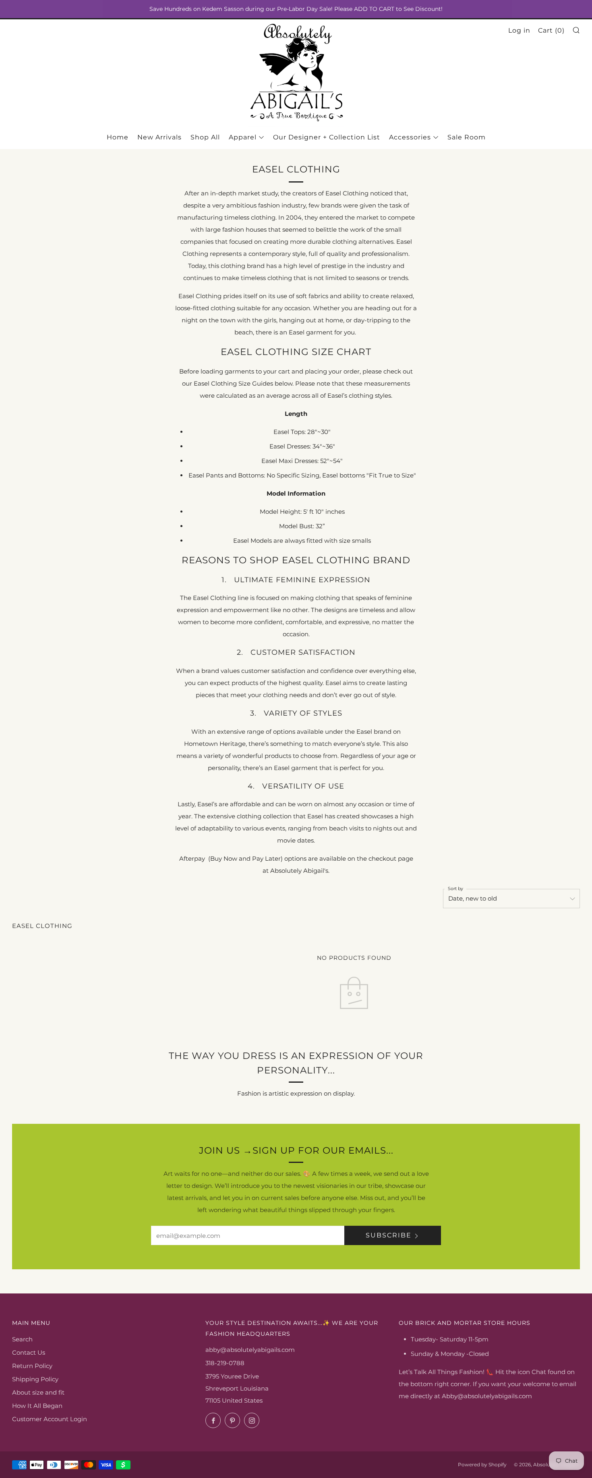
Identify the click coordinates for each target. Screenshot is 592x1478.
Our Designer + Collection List (326, 137)
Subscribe (389, 1235)
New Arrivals (159, 137)
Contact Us (28, 1352)
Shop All (205, 137)
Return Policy (32, 1366)
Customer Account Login (49, 1419)
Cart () (551, 30)
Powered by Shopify (482, 1464)
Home (117, 137)
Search (22, 1339)
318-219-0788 (224, 1363)
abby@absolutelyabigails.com (250, 1349)
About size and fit (38, 1392)
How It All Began (37, 1405)
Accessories (410, 137)
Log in (519, 30)
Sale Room (466, 137)
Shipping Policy (35, 1379)
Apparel (243, 137)
